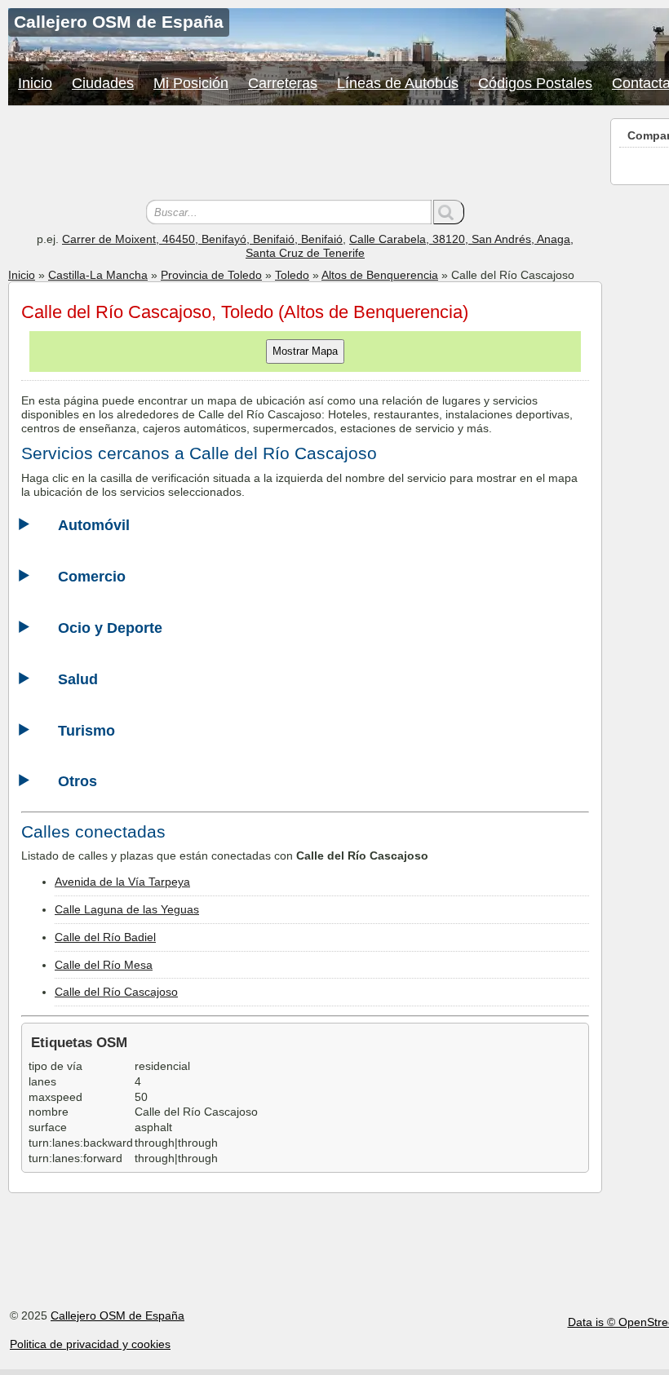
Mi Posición (190, 83)
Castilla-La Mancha (98, 274)
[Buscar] (448, 212)
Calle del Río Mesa (104, 964)
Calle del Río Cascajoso (116, 991)
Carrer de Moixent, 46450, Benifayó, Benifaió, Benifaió (202, 238)
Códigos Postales (535, 83)
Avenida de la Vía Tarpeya (122, 881)
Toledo (292, 274)
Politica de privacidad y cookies (90, 1344)
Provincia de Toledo (211, 274)
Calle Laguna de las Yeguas (127, 909)
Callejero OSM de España (117, 1315)
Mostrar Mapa (305, 351)
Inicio (35, 83)
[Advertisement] (305, 155)
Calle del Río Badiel (105, 937)
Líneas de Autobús (398, 83)
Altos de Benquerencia (379, 274)
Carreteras (282, 83)
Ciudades (103, 83)
